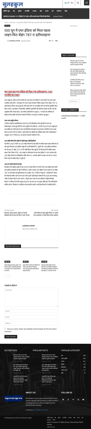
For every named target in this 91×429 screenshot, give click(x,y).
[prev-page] (5, 275)
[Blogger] (63, 400)
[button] (77, 2)
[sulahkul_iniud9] (5, 41)
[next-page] (9, 275)
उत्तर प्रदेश (44, 261)
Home (6, 22)
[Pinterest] (30, 46)
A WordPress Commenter (69, 116)
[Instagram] (78, 400)
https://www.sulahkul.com (29, 229)
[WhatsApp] (36, 46)
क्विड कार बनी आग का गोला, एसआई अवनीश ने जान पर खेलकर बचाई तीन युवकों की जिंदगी (78, 62)
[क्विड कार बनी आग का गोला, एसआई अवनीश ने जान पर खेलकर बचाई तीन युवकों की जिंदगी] (65, 62)
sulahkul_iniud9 (14, 41)
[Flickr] (73, 400)
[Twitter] (25, 46)
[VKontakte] (83, 400)
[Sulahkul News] (13, 4)
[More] (41, 46)
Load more (73, 101)
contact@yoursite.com (41, 410)
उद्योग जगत (12, 22)
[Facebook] (20, 46)
